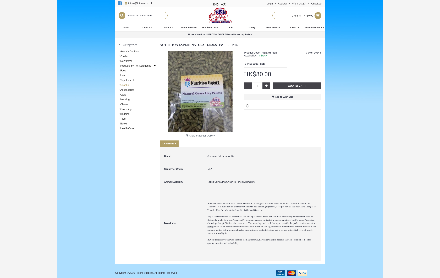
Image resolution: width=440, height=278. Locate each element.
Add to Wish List (284, 96)
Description (169, 143)
